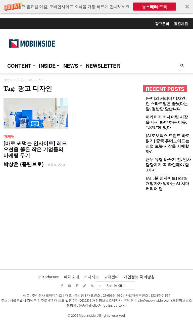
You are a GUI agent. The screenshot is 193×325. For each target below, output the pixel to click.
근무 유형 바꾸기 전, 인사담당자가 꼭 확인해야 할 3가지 (168, 164)
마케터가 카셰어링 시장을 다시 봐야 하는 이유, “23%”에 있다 (167, 122)
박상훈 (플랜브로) (24, 163)
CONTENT (19, 65)
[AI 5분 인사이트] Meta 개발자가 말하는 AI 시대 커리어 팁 (167, 183)
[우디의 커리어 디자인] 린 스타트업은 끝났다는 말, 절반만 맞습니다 (167, 103)
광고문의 (162, 23)
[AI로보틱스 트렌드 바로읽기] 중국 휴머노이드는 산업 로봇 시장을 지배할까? (168, 143)
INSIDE (47, 65)
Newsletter (103, 65)
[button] (96, 6)
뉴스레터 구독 (154, 6)
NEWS (70, 65)
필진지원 (181, 23)
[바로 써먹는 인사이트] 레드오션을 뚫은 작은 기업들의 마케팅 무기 (35, 149)
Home (8, 80)
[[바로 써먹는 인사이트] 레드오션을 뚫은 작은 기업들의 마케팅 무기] (36, 113)
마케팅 (9, 136)
